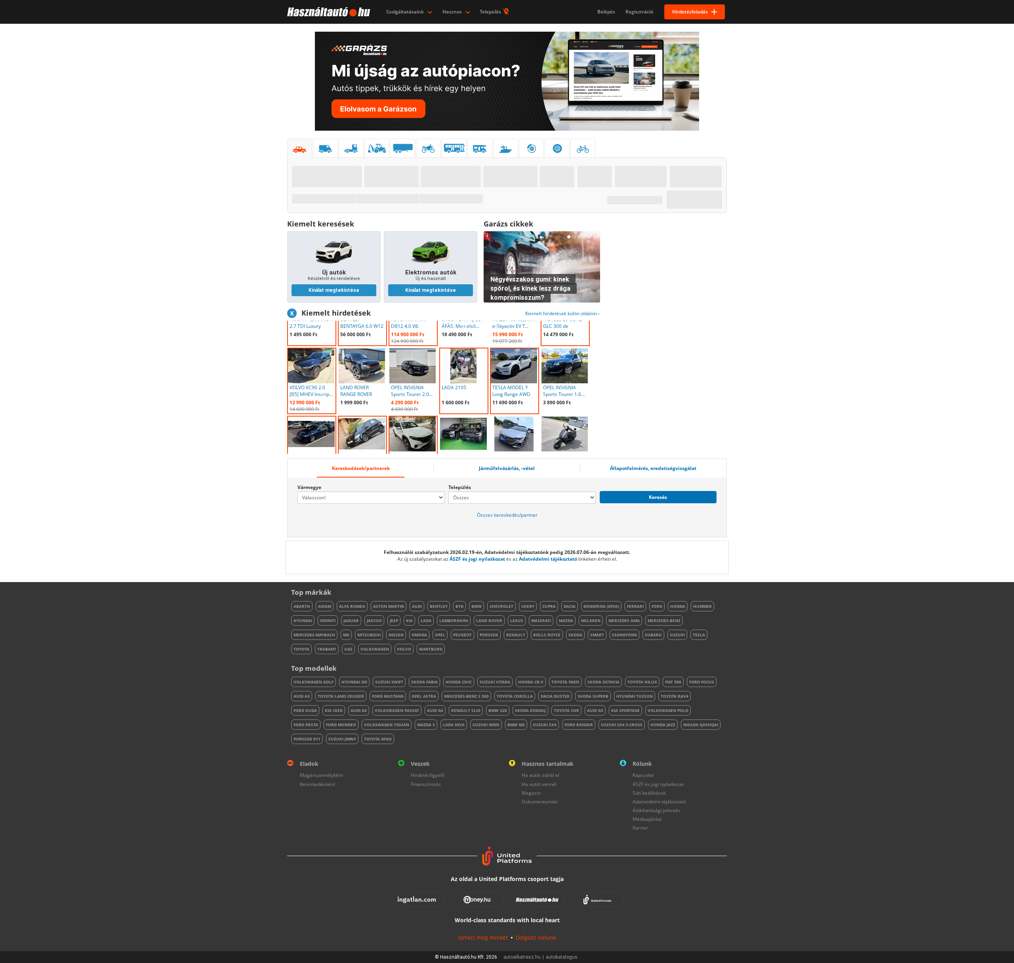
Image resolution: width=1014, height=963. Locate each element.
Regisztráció (639, 11)
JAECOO (374, 620)
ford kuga (305, 710)
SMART (597, 635)
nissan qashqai (700, 724)
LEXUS (516, 620)
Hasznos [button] (452, 11)
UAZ (348, 649)
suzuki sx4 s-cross (621, 724)
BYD (459, 606)
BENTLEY (439, 606)
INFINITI (327, 620)
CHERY (527, 606)
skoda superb (593, 696)
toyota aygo (378, 739)
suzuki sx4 (545, 724)
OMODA (419, 635)
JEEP (394, 620)
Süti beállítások (649, 793)
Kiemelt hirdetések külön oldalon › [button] (562, 313)
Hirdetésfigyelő (427, 775)
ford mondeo (341, 724)
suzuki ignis (486, 724)
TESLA (699, 635)
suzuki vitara (495, 682)
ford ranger (578, 724)
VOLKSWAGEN (374, 649)
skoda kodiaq (530, 710)
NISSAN (396, 635)
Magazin (531, 793)
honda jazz (662, 724)
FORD (657, 606)
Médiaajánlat (647, 819)
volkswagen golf (314, 682)
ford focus (701, 682)
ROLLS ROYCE (546, 635)
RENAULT (515, 635)
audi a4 (359, 710)
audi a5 (595, 710)
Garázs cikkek (508, 223)
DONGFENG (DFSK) (601, 606)
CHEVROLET (501, 606)
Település (491, 11)
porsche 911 (307, 739)
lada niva (454, 724)
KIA (409, 620)
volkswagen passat (397, 710)
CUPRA (549, 606)
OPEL (440, 635)
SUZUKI (677, 635)
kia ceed (334, 710)
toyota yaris (565, 682)
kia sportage (625, 710)
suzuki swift (389, 682)
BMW (476, 606)
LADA (426, 620)
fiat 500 (673, 682)
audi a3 (302, 696)
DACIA (570, 606)
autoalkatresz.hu (522, 957)
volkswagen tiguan (386, 724)
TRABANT (326, 649)
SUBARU (653, 635)
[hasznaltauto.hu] (327, 12)
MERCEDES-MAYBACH (314, 635)
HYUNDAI (303, 620)
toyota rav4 (674, 696)
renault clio (465, 710)
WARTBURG (430, 649)
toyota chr (566, 710)
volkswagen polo (668, 710)
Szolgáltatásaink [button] (405, 11)
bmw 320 (497, 710)
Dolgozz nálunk (536, 937)
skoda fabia (424, 682)
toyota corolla (515, 696)
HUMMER (702, 606)
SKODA (575, 635)
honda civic (459, 682)
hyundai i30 (354, 682)
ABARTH (302, 606)
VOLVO (404, 649)
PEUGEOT (462, 635)
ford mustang (388, 696)
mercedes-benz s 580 (466, 696)
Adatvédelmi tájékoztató (548, 559)
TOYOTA (301, 649)
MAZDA (566, 620)
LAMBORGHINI (453, 620)
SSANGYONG (624, 635)
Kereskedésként (317, 784)
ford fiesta (306, 724)
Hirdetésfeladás (690, 11)
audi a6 (435, 710)
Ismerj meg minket (483, 937)
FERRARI (635, 606)
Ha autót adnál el (540, 775)
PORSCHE (489, 635)
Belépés (606, 11)
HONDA (677, 606)
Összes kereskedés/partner (507, 515)
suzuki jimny (342, 739)
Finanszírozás (426, 784)
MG (346, 635)
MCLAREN (590, 620)
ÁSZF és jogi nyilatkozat (477, 559)
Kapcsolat (643, 775)
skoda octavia (603, 682)
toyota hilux (642, 682)
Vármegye (309, 487)
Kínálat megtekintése (334, 290)
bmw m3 (516, 724)
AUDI (417, 606)
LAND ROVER (489, 620)
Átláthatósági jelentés (656, 810)
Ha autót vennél (539, 784)
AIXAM (324, 606)
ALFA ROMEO (352, 606)
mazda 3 (426, 724)
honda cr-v (530, 682)
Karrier (640, 827)
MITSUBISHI (369, 635)
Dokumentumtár (540, 801)
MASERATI (541, 620)
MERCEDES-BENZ (664, 620)
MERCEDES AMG (624, 620)
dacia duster (555, 696)
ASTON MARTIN (388, 606)
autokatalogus (562, 957)
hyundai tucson (634, 696)
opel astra (424, 696)
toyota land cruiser (341, 696)
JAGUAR (351, 620)
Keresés (658, 497)
